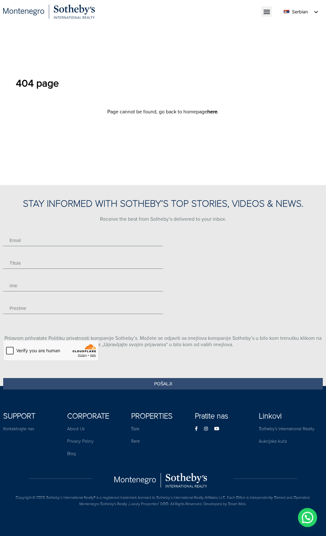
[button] (266, 11)
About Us (76, 429)
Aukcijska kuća (273, 441)
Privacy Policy (80, 441)
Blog (71, 453)
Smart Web (237, 504)
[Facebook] (196, 429)
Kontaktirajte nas (18, 429)
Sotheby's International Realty (287, 429)
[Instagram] (206, 429)
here (212, 112)
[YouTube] (216, 429)
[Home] (163, 479)
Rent (135, 441)
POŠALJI (163, 383)
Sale (135, 429)
